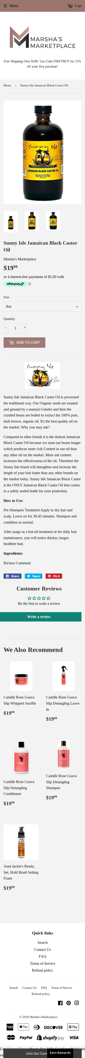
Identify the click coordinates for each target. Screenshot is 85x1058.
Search (43, 943)
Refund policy (42, 970)
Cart (77, 6)
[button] (42, 1053)
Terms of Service (42, 963)
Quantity (9, 319)
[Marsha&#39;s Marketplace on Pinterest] (68, 1003)
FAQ (42, 956)
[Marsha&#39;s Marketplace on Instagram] (76, 1003)
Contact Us (42, 950)
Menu (13, 6)
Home (7, 85)
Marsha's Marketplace (44, 1017)
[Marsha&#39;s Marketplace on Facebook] (60, 1003)
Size (6, 297)
